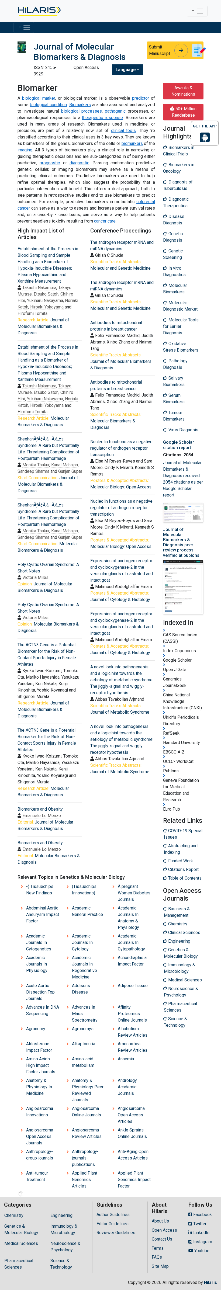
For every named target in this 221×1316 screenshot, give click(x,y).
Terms (158, 1248)
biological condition (48, 104)
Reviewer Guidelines (115, 1232)
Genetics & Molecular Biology (21, 1229)
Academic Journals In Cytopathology (131, 942)
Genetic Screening (173, 254)
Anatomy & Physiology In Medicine (39, 1087)
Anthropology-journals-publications (85, 1158)
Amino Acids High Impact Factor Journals (40, 1065)
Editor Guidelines (112, 1223)
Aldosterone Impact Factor (39, 1047)
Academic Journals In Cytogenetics (38, 942)
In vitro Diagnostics (174, 271)
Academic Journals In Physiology (36, 964)
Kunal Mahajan (64, 464)
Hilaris (210, 1282)
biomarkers (132, 143)
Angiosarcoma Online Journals (86, 1111)
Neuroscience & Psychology (65, 1246)
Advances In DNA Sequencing (42, 1010)
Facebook (202, 1214)
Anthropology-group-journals (39, 1155)
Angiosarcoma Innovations (39, 1111)
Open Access (164, 1230)
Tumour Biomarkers (174, 416)
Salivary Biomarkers (174, 381)
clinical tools (123, 130)
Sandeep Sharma (33, 471)
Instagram (202, 1241)
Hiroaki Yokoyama (47, 307)
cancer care (105, 221)
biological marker (38, 98)
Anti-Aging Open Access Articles (133, 1155)
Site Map (160, 1266)
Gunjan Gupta (70, 471)
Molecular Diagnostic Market (180, 306)
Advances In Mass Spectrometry (85, 1014)
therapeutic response (102, 117)
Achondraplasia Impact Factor (132, 961)
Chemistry (13, 1215)
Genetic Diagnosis (173, 237)
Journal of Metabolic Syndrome (119, 712)
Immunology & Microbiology (63, 1229)
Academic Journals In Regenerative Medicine (84, 967)
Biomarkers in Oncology (178, 168)
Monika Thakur (35, 464)
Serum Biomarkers (174, 398)
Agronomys (83, 1028)
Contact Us (162, 1239)
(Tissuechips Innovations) (84, 889)
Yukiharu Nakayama (45, 300)
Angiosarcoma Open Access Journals (39, 1136)
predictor (140, 98)
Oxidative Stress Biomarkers (180, 347)
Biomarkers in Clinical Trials (178, 151)
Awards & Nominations (183, 91)
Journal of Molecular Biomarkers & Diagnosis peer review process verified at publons (181, 542)
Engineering (61, 1215)
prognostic (50, 162)
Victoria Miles (35, 577)
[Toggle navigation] (197, 11)
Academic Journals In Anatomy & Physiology (128, 917)
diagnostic (79, 162)
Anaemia (126, 1058)
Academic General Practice (87, 911)
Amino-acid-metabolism (83, 1062)
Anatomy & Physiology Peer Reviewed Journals (87, 1090)
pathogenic (115, 111)
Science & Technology (61, 1264)
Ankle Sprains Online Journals (132, 1133)
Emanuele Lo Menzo (41, 815)
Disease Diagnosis (173, 219)
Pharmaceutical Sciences (18, 1264)
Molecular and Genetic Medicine (120, 268)
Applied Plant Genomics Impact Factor (134, 1180)
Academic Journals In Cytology (82, 942)
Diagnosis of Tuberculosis (178, 185)
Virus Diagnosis (182, 429)
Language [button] (126, 69)
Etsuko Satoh (46, 294)
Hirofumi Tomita (32, 313)
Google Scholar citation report (178, 445)
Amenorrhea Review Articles (132, 1047)
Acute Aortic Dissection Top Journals (40, 992)
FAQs (157, 1257)
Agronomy (35, 1028)
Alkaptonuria (83, 1043)
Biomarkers (80, 104)
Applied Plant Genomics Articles (84, 1180)
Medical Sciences (21, 1243)
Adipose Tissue (133, 985)
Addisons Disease (81, 989)
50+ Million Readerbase (184, 112)
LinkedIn (200, 1232)
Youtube (201, 1250)
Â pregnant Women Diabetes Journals (134, 893)
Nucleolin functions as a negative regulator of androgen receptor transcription (121, 448)
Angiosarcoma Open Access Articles (131, 1115)
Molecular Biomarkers (175, 288)
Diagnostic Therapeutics (176, 202)
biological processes (81, 111)
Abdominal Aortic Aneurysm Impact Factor (42, 914)
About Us (160, 1221)
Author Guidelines (113, 1214)
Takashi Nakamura (39, 287)
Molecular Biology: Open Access (120, 486)
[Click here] (38, 11)
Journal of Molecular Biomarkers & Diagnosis (43, 326)
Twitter (199, 1223)
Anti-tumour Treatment (37, 1176)
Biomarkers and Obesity (40, 809)
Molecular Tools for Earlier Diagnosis (181, 326)
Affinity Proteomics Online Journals (132, 1014)
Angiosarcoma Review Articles (87, 1133)
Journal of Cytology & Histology (120, 599)
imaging (25, 149)
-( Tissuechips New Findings (39, 889)
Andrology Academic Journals (127, 1087)
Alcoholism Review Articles (132, 1032)
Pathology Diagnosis (175, 364)
